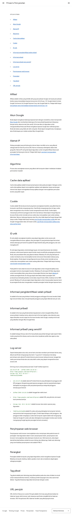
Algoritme (16, 33)
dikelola (54, 273)
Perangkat (16, 76)
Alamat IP (16, 29)
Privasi (23, 511)
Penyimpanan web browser (21, 71)
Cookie (15, 43)
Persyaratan (30, 511)
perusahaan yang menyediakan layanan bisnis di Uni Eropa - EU (28, 105)
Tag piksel (16, 81)
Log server (16, 67)
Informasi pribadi (18, 57)
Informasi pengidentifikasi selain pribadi (25, 52)
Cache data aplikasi (19, 38)
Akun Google (17, 24)
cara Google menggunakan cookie (45, 219)
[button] (3, 3)
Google (4, 511)
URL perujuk (16, 85)
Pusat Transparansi (41, 511)
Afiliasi (15, 19)
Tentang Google (14, 511)
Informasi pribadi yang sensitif (22, 62)
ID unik (15, 48)
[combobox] (61, 511)
